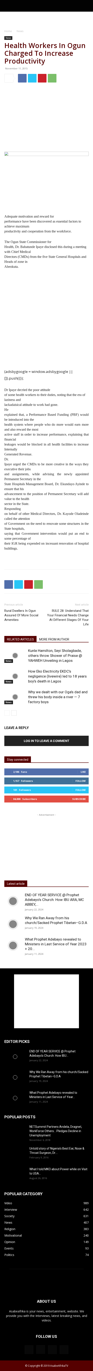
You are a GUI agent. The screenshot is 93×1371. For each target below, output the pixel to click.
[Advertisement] (46, 19)
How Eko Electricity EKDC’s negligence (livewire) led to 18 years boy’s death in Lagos (57, 676)
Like (83, 771)
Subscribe (79, 799)
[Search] (87, 6)
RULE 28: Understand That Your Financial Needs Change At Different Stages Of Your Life (68, 617)
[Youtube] (64, 1349)
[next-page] (14, 713)
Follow (80, 780)
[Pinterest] (42, 78)
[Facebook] (22, 78)
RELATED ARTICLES (20, 639)
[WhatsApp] (52, 78)
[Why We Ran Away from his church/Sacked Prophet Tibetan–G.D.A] (13, 924)
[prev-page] (7, 713)
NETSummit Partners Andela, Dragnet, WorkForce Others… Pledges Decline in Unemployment (55, 1131)
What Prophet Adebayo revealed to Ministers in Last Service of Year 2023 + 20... (56, 944)
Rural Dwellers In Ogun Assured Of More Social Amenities (21, 615)
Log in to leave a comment (46, 741)
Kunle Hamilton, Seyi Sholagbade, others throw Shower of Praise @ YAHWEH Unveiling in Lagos (55, 655)
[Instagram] (40, 1349)
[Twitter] (32, 78)
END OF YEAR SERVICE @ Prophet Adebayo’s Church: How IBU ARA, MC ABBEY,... (54, 900)
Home (8, 31)
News (20, 31)
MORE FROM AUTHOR (54, 639)
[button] (7, 6)
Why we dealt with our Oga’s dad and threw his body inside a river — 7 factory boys (58, 697)
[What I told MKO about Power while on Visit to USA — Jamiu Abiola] (15, 1174)
